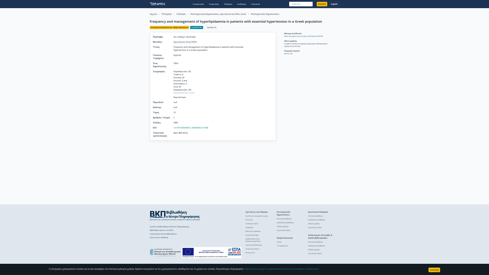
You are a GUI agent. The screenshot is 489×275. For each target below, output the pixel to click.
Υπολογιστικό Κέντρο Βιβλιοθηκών (163, 234)
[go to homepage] (157, 4)
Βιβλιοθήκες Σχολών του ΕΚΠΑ (161, 230)
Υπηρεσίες (249, 227)
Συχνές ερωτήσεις (252, 249)
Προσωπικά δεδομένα (254, 245)
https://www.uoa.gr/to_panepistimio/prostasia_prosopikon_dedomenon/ (281, 268)
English (334, 4)
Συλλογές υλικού (252, 224)
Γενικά (279, 242)
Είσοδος (322, 4)
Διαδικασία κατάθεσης (285, 223)
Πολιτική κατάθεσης (284, 219)
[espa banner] (211, 252)
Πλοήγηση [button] (228, 4)
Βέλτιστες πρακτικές (253, 231)
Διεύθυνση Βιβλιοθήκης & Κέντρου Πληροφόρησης (169, 226)
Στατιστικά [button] (255, 4)
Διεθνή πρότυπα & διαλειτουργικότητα (253, 240)
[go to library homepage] (175, 215)
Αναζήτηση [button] (241, 4)
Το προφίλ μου (282, 246)
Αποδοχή (434, 270)
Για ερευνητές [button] (198, 4)
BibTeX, (287, 53)
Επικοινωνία (250, 253)
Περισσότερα (179, 97)
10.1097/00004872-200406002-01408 (190, 127)
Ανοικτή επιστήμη (252, 235)
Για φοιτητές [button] (214, 4)
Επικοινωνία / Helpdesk (159, 237)
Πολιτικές (249, 220)
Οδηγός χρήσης (282, 226)
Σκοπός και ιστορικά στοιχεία (257, 216)
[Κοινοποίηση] (275, 28)
